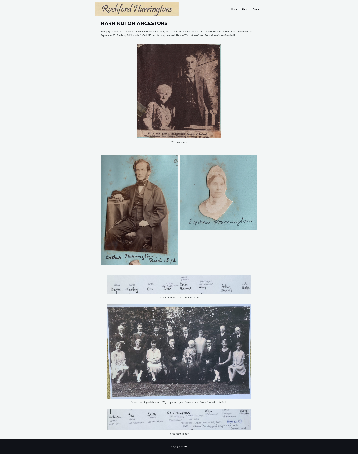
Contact (257, 9)
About (245, 9)
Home (234, 9)
